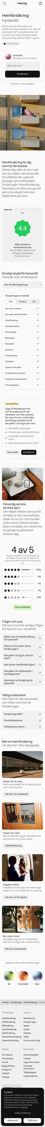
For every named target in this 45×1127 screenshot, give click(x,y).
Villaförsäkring (8, 1022)
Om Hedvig (7, 1055)
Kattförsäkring (8, 1033)
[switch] (39, 285)
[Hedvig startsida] (22, 3)
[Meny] (4, 3)
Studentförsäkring (10, 1040)
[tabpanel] (22, 346)
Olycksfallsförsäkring (11, 1037)
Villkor (26, 1037)
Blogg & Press (8, 1066)
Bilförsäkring (8, 1025)
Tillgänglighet (30, 1072)
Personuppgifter (31, 1055)
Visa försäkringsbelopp (16, 284)
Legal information (32, 1062)
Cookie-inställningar (22, 1113)
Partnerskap (7, 1058)
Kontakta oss (29, 1018)
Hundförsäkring (9, 1029)
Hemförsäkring (30, 1002)
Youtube (6, 1077)
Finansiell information (29, 1067)
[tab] (11, 302)
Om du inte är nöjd (32, 1040)
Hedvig (5, 1002)
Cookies (27, 1058)
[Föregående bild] (6, 234)
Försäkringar (16, 1002)
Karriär (5, 1062)
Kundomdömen (31, 1076)
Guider (27, 1029)
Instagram (6, 1069)
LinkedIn (6, 1073)
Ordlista (27, 1033)
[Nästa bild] (39, 234)
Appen (27, 1025)
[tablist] (22, 301)
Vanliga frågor (30, 1022)
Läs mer (24, 1107)
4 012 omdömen (12, 43)
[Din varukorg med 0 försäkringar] (40, 3)
